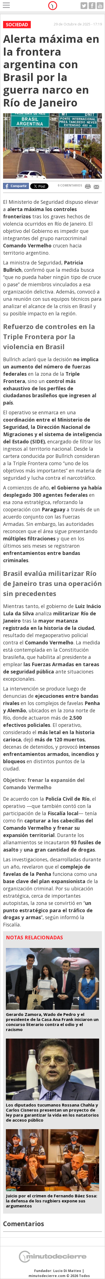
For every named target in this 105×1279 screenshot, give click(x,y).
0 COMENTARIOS (70, 185)
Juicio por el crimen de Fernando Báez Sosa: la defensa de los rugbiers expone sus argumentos (51, 1201)
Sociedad (17, 25)
